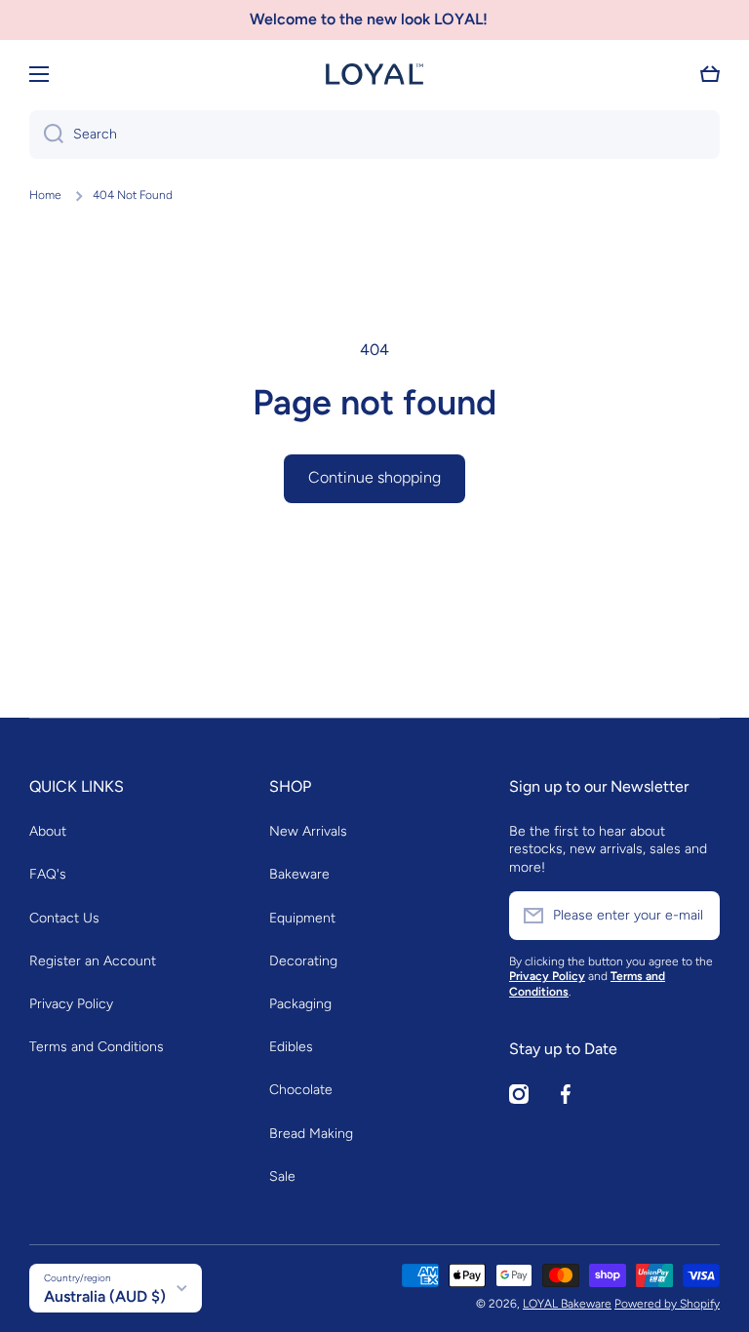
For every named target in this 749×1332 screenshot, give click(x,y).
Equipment (302, 918)
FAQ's (47, 874)
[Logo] (374, 74)
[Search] (46, 134)
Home (45, 195)
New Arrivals (308, 831)
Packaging (300, 1004)
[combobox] (374, 134)
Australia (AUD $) (105, 1296)
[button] (710, 74)
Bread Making (311, 1133)
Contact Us (64, 918)
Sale (282, 1176)
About (47, 831)
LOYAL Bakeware (567, 1304)
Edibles (291, 1046)
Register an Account (92, 961)
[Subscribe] (695, 915)
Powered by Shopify (667, 1304)
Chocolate (301, 1089)
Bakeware (299, 874)
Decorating (303, 961)
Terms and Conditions (96, 1046)
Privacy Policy (71, 1004)
